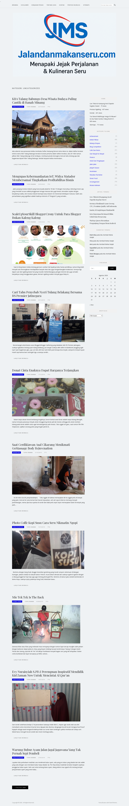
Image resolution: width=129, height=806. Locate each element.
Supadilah (93, 248)
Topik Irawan (31, 106)
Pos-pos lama (21, 787)
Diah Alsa (93, 235)
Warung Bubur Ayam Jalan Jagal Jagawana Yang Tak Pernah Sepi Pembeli (46, 751)
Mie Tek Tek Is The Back (28, 597)
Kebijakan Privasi (37, 5)
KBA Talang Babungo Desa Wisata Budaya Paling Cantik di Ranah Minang (44, 100)
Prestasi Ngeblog (74, 5)
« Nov (92, 305)
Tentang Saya (51, 5)
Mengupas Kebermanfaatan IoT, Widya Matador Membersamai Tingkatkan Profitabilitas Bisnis (43, 178)
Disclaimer (25, 5)
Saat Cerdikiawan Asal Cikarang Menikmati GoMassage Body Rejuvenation (41, 446)
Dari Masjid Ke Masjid (97, 154)
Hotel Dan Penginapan (97, 161)
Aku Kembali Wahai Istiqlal (105, 241)
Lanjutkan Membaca (21, 164)
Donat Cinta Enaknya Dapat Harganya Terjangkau (45, 370)
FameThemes (113, 802)
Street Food (17, 601)
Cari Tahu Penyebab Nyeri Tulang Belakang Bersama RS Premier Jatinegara (47, 294)
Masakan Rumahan (96, 175)
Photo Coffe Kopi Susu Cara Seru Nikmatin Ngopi (45, 523)
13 (103, 289)
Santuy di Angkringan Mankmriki (102, 210)
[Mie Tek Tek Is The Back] (46, 624)
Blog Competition (95, 147)
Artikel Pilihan (94, 140)
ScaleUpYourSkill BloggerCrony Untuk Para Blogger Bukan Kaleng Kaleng (46, 216)
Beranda (15, 5)
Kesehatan (16, 452)
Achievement (94, 136)
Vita (91, 241)
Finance (92, 157)
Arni (91, 244)
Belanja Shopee (95, 143)
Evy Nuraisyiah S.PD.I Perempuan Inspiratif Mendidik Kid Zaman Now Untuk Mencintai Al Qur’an (48, 673)
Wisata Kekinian (95, 185)
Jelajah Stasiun (94, 168)
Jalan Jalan (93, 164)
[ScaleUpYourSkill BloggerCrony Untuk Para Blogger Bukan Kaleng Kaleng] (48, 245)
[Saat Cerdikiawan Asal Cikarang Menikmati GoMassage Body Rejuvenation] (48, 475)
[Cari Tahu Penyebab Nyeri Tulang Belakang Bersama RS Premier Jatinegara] (48, 323)
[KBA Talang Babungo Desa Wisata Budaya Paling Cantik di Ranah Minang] (48, 129)
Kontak (61, 5)
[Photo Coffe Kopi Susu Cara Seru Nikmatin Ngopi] (48, 550)
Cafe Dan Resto (95, 150)
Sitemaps (86, 5)
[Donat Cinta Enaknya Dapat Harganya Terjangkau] (48, 397)
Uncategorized (18, 106)
